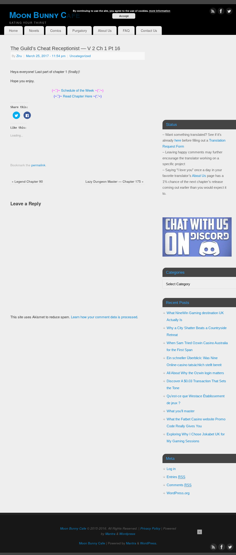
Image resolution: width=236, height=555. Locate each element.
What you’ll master (181, 411)
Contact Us (149, 30)
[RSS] (212, 12)
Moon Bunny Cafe (73, 528)
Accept (124, 16)
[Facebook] (221, 12)
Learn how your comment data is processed (104, 316)
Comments (179, 485)
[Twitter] (229, 12)
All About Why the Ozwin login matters (195, 373)
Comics (55, 30)
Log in (171, 469)
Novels (34, 30)
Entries (176, 477)
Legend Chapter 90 (27, 181)
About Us (105, 30)
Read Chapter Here (77, 96)
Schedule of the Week (77, 90)
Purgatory (79, 30)
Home (13, 30)
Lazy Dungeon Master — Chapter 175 (115, 181)
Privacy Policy (150, 528)
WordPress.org (178, 493)
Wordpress (127, 533)
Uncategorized (80, 56)
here (177, 140)
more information (159, 10)
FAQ (126, 30)
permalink (38, 165)
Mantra (110, 533)
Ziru (19, 56)
